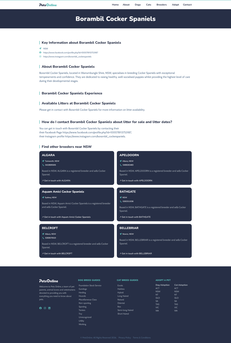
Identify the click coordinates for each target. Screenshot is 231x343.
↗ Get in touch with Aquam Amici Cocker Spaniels (66, 217)
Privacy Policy (125, 337)
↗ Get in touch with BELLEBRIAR (136, 253)
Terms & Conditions (142, 337)
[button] (137, 4)
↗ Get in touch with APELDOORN (136, 180)
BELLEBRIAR (129, 228)
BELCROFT (50, 228)
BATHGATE (128, 192)
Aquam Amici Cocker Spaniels (63, 192)
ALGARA (48, 155)
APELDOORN (129, 155)
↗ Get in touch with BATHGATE (135, 217)
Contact (187, 4)
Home (115, 4)
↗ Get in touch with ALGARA (56, 180)
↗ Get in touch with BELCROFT (57, 253)
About (126, 4)
